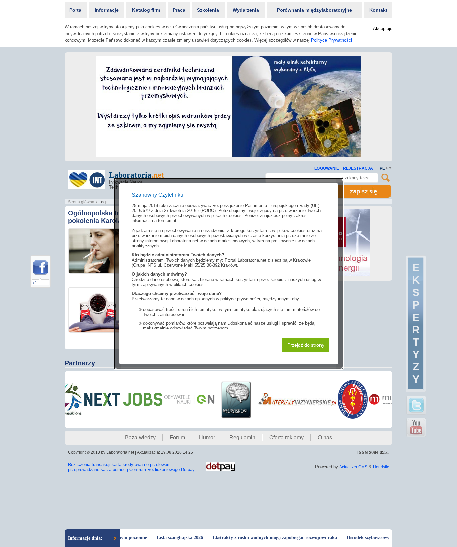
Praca (179, 10)
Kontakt (378, 10)
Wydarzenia (246, 10)
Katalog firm (146, 10)
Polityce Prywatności (331, 40)
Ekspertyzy (416, 323)
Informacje (107, 10)
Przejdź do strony (305, 345)
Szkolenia (208, 10)
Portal (76, 10)
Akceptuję (382, 28)
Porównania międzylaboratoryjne (314, 10)
